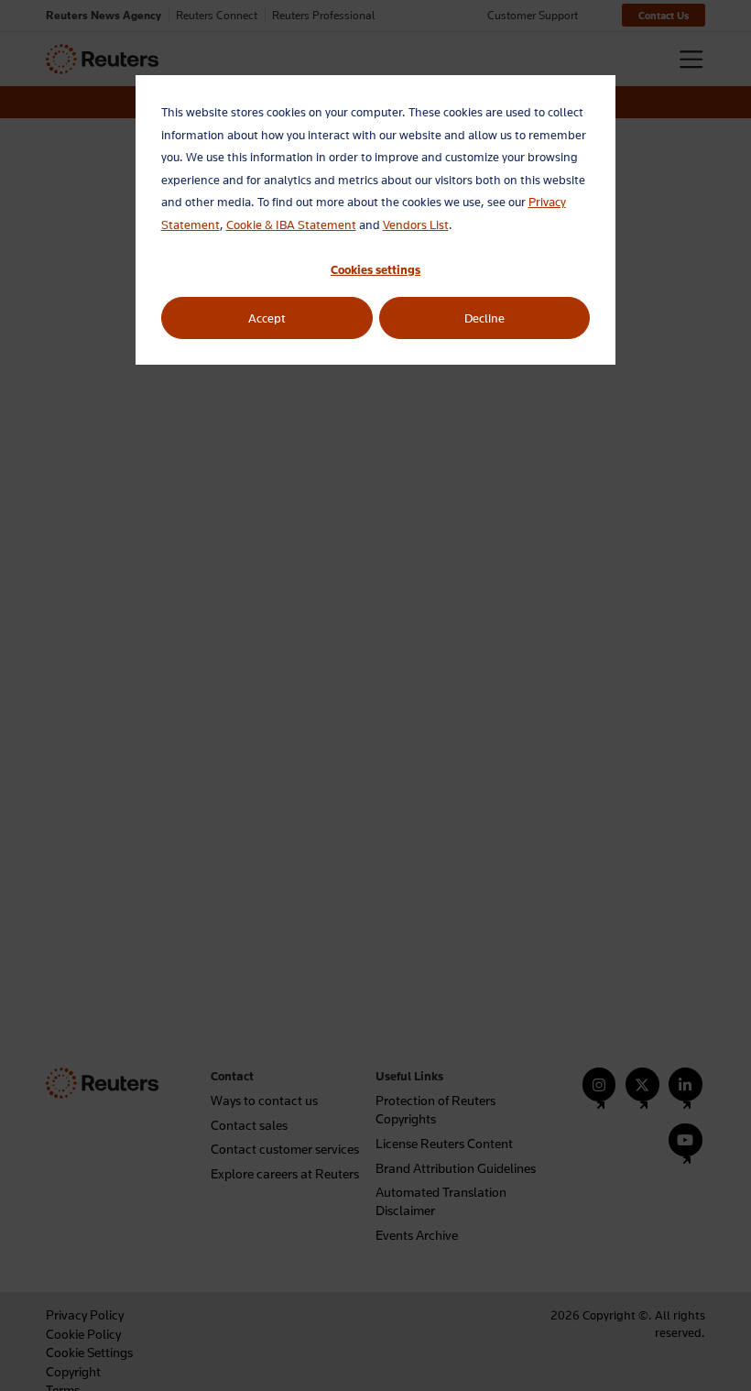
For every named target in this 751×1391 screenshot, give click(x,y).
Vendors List (416, 224)
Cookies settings (375, 269)
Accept (267, 318)
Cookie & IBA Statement (291, 224)
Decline (484, 318)
